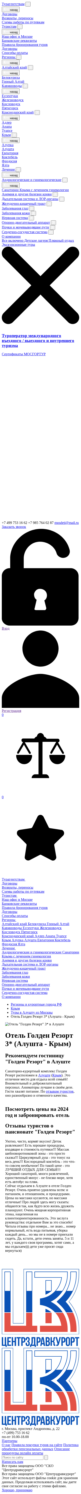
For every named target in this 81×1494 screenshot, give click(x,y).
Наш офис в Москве (17, 36)
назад (13, 9)
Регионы (9, 57)
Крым (6, 135)
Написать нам (12, 1462)
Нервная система (15, 218)
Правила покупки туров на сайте (36, 1445)
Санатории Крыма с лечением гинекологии (35, 190)
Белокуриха (11, 77)
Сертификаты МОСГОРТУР (24, 354)
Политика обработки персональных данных (40, 1447)
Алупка (8, 145)
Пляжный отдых (61, 240)
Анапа (7, 126)
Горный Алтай (13, 81)
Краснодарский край (18, 112)
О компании (11, 236)
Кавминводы (12, 86)
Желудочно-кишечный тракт (24, 204)
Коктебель (10, 157)
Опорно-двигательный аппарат (26, 222)
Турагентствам (13, 4)
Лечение (9, 169)
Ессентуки (10, 96)
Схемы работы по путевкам (23, 22)
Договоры (9, 14)
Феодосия (9, 161)
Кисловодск (11, 104)
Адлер (6, 122)
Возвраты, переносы (17, 18)
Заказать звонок (14, 527)
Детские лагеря (36, 240)
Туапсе (7, 130)
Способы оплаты (15, 53)
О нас (6, 1445)
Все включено (13, 240)
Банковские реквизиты (19, 40)
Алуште (44, 1075)
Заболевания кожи (16, 213)
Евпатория (10, 153)
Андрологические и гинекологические (31, 180)
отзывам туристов (60, 1091)
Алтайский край (14, 67)
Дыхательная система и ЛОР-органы (30, 199)
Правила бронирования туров (25, 45)
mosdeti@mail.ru (66, 523)
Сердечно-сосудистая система (24, 232)
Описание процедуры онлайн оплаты (36, 1451)
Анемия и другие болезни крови (27, 194)
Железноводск (13, 100)
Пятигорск (10, 108)
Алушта (8, 149)
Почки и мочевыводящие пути (25, 227)
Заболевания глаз (15, 208)
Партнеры (9, 1441)
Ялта (5, 165)
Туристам (9, 26)
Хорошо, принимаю (17, 1490)
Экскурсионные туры (18, 244)
